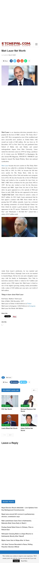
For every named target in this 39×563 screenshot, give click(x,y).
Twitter (29, 303)
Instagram (32, 306)
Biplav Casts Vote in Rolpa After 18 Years (15, 540)
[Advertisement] (19, 20)
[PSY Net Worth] (10, 401)
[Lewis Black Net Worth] (10, 420)
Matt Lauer (5, 165)
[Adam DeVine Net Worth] (29, 420)
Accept (16, 561)
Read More (24, 561)
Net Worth (5, 406)
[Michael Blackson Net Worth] (29, 401)
